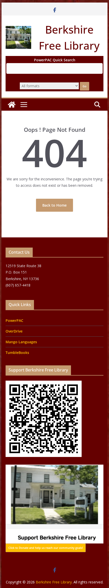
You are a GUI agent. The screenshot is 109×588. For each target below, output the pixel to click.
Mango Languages (21, 341)
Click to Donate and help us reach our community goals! (45, 548)
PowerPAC (14, 320)
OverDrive (14, 331)
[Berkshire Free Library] (12, 104)
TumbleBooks (17, 352)
